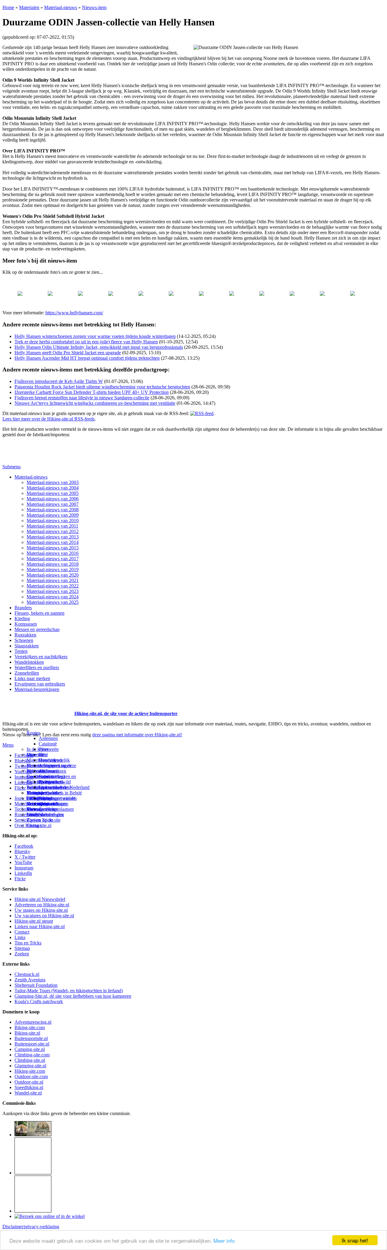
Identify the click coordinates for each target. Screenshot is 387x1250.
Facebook (24, 755)
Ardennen (48, 738)
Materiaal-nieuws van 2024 (53, 596)
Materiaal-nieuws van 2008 (53, 509)
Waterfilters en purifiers (37, 667)
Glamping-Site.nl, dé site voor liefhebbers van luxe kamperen (73, 996)
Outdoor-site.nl (29, 1082)
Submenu (11, 466)
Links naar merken (32, 678)
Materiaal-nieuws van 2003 (53, 482)
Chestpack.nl (27, 974)
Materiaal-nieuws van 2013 (53, 536)
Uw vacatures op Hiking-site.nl (44, 915)
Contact (34, 825)
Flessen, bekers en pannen (39, 613)
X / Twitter (25, 856)
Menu (8, 745)
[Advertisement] (37, 706)
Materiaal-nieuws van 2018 (53, 564)
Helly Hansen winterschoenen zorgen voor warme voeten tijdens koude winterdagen (95, 336)
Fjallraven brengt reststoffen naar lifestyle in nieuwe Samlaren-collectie (82, 397)
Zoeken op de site (43, 820)
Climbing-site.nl (30, 1060)
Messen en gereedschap (37, 629)
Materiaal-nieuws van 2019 (53, 569)
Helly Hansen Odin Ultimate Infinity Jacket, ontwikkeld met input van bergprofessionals (99, 347)
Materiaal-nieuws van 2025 (53, 602)
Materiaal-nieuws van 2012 (53, 531)
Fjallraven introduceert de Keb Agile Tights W (59, 381)
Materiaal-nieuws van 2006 (53, 498)
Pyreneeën (49, 749)
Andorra (47, 771)
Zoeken (22, 953)
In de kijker (37, 749)
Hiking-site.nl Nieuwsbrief (40, 899)
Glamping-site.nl (30, 1065)
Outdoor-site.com (31, 1076)
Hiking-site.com (30, 1071)
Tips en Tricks (28, 942)
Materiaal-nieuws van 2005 (53, 493)
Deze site (35, 754)
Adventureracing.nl (33, 1022)
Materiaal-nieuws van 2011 (52, 525)
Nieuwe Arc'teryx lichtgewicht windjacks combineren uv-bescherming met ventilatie (95, 403)
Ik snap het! (355, 1240)
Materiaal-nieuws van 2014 (53, 542)
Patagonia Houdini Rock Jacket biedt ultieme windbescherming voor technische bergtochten (102, 386)
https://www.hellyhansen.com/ (74, 312)
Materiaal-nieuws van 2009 (53, 515)
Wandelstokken (29, 662)
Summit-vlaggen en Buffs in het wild (57, 779)
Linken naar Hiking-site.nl (40, 926)
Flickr (20, 787)
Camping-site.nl (30, 1049)
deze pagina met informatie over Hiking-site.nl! (137, 734)
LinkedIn (23, 873)
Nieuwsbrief (38, 814)
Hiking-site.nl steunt (34, 921)
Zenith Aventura (30, 979)
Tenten (21, 651)
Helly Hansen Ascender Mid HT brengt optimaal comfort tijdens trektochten (87, 358)
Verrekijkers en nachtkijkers (41, 656)
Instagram (24, 777)
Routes (33, 732)
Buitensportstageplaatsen (50, 809)
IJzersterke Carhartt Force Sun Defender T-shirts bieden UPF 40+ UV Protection (92, 392)
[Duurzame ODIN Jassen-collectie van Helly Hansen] (20, 283)
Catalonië (48, 743)
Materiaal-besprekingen (37, 689)
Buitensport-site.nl (32, 1043)
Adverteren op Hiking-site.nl (42, 904)
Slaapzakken (27, 645)
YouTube (23, 862)
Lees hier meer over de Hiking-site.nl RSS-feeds (48, 418)
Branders (23, 607)
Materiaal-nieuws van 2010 (53, 520)
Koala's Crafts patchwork (39, 1001)
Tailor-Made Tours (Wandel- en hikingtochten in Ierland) (69, 990)
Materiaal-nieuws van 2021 (53, 580)
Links (20, 937)
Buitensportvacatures (47, 803)
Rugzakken (25, 634)
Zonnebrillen (27, 673)
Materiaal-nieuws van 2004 (53, 487)
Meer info (224, 1240)
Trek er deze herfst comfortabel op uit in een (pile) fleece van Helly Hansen (86, 341)
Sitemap (34, 809)
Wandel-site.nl (28, 1092)
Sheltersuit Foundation (36, 985)
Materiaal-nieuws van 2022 (53, 585)
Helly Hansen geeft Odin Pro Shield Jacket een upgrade (68, 352)
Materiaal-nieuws (60, 7)
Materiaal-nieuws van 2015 (53, 547)
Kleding (22, 618)
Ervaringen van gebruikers (40, 683)
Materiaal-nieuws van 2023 (53, 591)
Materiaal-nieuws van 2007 (53, 504)
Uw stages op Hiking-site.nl (41, 910)
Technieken (26, 809)
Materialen (29, 7)
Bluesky (22, 851)
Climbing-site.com (32, 1054)
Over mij (47, 760)
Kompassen (26, 624)
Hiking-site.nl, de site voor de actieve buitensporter (125, 713)
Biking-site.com (30, 1027)
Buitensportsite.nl (31, 1038)
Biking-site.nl (27, 1033)
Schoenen (24, 640)
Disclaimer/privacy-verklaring (30, 1226)
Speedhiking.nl (29, 1087)
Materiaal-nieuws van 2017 (53, 558)
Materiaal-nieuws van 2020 (53, 575)
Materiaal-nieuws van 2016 (53, 553)
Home (8, 7)
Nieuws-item (94, 7)
